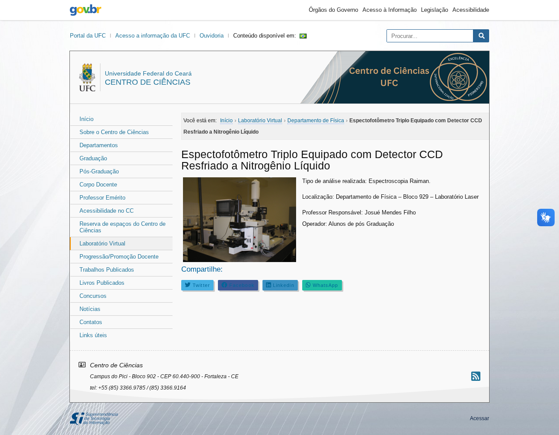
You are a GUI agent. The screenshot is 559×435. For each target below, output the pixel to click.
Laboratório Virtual (102, 243)
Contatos (90, 322)
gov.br (85, 10)
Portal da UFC (88, 35)
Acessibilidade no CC (106, 210)
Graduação (93, 158)
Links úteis (93, 335)
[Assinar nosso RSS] (475, 376)
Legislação (434, 10)
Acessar (479, 418)
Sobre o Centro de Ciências (114, 132)
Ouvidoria (212, 35)
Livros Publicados (101, 283)
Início (86, 119)
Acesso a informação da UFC (152, 35)
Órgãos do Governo (333, 10)
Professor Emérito (102, 197)
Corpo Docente (98, 184)
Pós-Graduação (99, 171)
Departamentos (98, 145)
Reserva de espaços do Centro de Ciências (122, 227)
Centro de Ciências (147, 82)
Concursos (93, 296)
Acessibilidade (470, 10)
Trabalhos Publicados (106, 269)
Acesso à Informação (389, 10)
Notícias (89, 309)
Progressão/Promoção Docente (119, 256)
